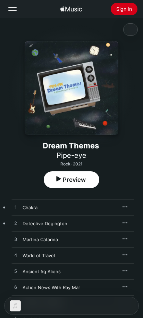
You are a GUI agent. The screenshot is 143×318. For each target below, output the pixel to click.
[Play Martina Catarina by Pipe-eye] (16, 239)
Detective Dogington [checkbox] (45, 223)
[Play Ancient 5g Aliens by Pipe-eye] (16, 271)
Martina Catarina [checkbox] (40, 239)
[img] (71, 9)
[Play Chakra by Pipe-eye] (16, 207)
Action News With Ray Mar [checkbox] (51, 287)
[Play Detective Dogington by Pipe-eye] (16, 223)
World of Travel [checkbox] (39, 255)
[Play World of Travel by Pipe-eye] (16, 255)
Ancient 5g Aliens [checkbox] (42, 271)
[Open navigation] (12, 9)
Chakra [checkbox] (30, 207)
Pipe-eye (71, 155)
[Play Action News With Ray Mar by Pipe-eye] (16, 287)
